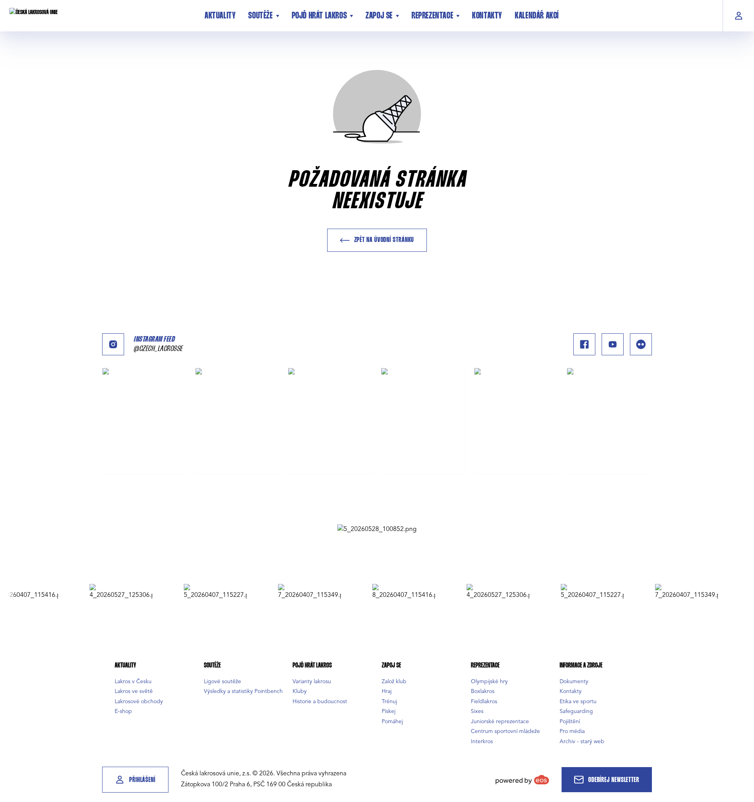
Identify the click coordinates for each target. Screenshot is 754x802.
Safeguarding (576, 711)
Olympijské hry (489, 681)
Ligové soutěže (222, 681)
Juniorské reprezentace (500, 721)
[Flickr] (641, 344)
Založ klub (394, 681)
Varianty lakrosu (312, 681)
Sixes (477, 711)
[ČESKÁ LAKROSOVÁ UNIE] (100, 16)
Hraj (387, 691)
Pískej (388, 711)
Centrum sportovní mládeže (505, 731)
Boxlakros (482, 691)
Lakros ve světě (134, 691)
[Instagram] (113, 344)
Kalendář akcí (537, 16)
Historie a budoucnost (320, 701)
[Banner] (377, 529)
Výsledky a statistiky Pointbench (243, 691)
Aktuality (220, 16)
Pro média (572, 731)
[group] (107, 592)
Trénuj (389, 701)
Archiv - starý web (582, 741)
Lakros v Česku (133, 681)
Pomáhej (392, 721)
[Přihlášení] (738, 15)
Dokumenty (574, 681)
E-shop (123, 711)
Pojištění (570, 721)
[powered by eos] (522, 779)
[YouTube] (613, 344)
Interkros (482, 741)
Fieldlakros (484, 701)
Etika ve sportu (578, 701)
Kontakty (487, 16)
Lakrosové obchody (139, 701)
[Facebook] (584, 344)
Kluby (300, 691)
